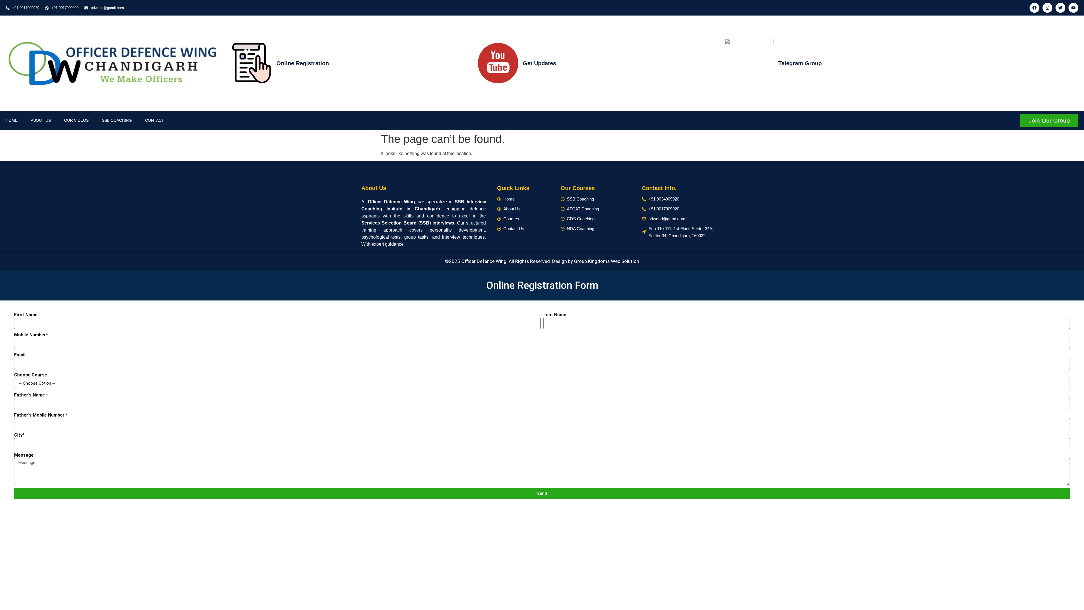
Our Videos (76, 120)
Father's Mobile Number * (41, 415)
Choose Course (30, 375)
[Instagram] (1047, 8)
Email (19, 355)
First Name (26, 314)
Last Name (554, 314)
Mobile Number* (31, 334)
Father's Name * (31, 395)
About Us (41, 120)
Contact (154, 120)
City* (19, 435)
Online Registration (302, 63)
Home (12, 120)
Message (24, 455)
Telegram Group (800, 63)
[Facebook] (1034, 8)
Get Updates (539, 63)
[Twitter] (1060, 8)
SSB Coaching (117, 120)
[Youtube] (1073, 8)
